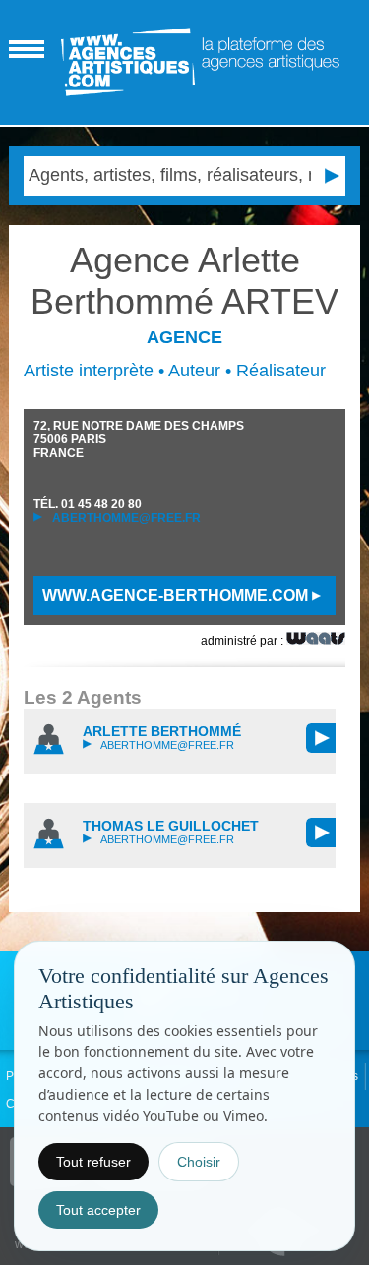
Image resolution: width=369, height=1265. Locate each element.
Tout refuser (93, 1162)
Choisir (198, 1162)
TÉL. (87, 504)
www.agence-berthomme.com (177, 595)
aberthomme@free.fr (125, 518)
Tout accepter (98, 1210)
